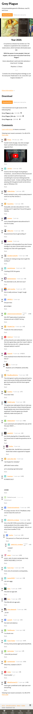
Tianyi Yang (10, 567)
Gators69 (9, 353)
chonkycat (10, 337)
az (9, 364)
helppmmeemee (11, 278)
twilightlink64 (11, 661)
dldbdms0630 (11, 420)
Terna (8, 588)
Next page (5, 135)
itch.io (3, 705)
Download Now (7, 15)
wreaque (9, 218)
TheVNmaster (11, 630)
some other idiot (11, 459)
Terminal (9, 241)
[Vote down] (2, 142)
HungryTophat (11, 640)
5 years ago (17, 433)
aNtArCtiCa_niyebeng (13, 520)
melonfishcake (11, 268)
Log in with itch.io (7, 129)
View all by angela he (11, 705)
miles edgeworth (11, 609)
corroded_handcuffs (12, 255)
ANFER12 (10, 299)
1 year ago (15, 168)
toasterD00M (11, 578)
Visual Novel (9, 707)
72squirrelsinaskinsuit (13, 507)
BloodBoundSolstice (12, 375)
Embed (23, 705)
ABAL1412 (10, 231)
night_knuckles (11, 289)
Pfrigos (9, 139)
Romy (8, 599)
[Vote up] (2, 140)
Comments (28, 713)
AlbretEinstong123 (12, 682)
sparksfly (9, 620)
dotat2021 (10, 433)
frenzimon (10, 476)
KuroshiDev (10, 203)
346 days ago (15, 139)
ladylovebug (10, 651)
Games (3, 707)
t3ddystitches (11, 191)
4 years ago (18, 326)
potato (9, 555)
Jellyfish (9, 168)
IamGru (11, 535)
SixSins (11, 446)
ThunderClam (11, 326)
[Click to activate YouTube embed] (15, 155)
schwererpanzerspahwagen (14, 313)
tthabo (9, 672)
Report (18, 705)
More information (7, 90)
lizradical (9, 391)
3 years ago (22, 255)
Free (14, 707)
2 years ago (17, 231)
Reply (5, 164)
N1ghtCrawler (11, 402)
